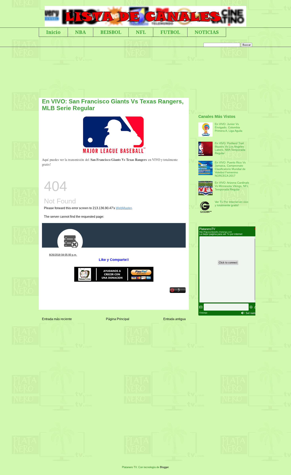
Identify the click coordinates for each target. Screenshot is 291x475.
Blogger (164, 467)
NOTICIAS (207, 32)
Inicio (53, 32)
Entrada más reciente (57, 319)
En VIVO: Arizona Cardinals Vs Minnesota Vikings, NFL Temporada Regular (232, 186)
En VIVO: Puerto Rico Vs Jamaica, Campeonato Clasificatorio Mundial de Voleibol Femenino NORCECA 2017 (230, 169)
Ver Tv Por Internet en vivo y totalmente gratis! (231, 203)
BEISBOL (110, 32)
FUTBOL (170, 32)
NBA (80, 32)
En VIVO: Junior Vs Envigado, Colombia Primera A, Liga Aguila (228, 127)
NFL (141, 32)
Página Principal (117, 319)
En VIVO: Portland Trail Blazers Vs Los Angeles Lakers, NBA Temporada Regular (230, 148)
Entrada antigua (174, 319)
